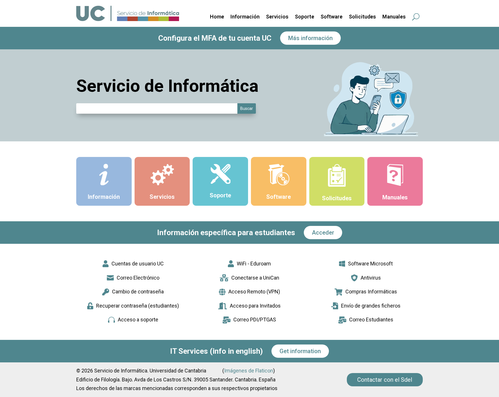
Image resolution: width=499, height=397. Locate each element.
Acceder (323, 232)
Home (217, 17)
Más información (310, 38)
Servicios (277, 17)
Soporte (304, 17)
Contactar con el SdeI (384, 379)
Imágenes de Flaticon (248, 371)
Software (331, 17)
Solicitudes (362, 17)
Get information (300, 351)
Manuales (394, 17)
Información (245, 17)
